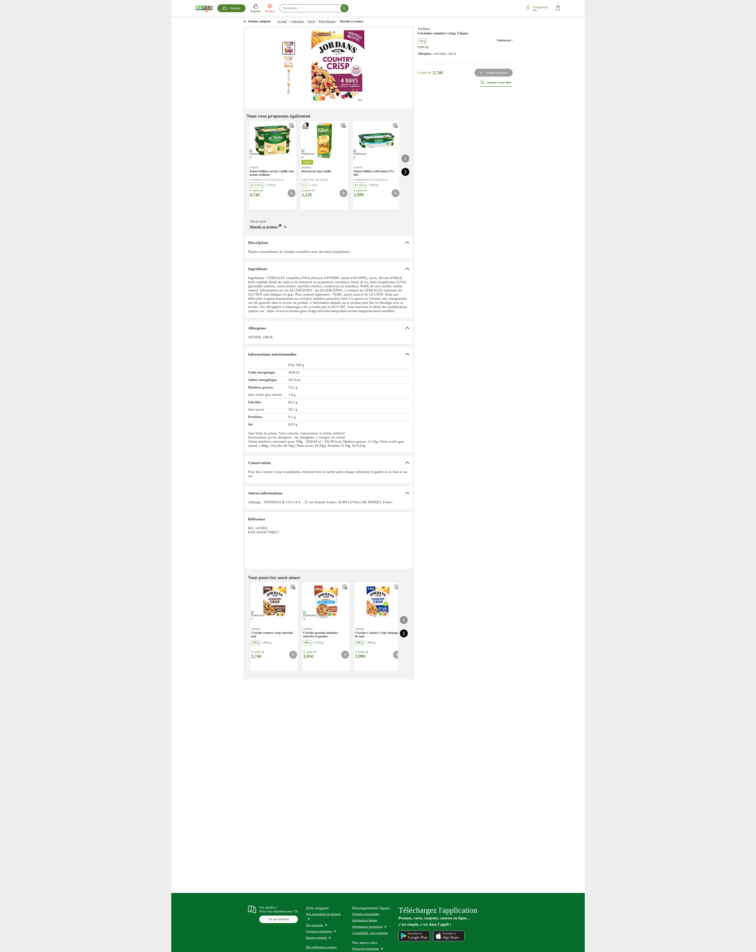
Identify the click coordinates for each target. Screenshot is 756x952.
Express (255, 11)
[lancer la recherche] (344, 8)
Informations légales (364, 920)
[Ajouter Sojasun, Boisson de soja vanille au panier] (343, 193)
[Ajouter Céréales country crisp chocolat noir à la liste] (293, 587)
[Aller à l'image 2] (288, 61)
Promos (270, 11)
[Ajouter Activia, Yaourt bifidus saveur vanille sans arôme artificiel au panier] (292, 193)
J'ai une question (278, 919)
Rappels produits (318, 937)
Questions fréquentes (321, 931)
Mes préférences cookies (321, 947)
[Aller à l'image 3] (288, 75)
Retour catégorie (259, 21)
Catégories (297, 21)
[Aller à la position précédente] (405, 158)
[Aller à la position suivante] (405, 172)
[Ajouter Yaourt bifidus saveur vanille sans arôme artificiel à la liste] (292, 126)
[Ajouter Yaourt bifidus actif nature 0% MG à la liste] (395, 126)
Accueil (282, 21)
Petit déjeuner (327, 21)
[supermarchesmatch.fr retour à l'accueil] (204, 8)
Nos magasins (317, 925)
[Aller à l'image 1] (288, 48)
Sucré (311, 21)
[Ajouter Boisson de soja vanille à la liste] (343, 126)
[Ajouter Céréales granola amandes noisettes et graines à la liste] (345, 587)
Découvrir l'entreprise (367, 948)
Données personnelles (365, 914)
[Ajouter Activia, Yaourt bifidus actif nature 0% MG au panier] (395, 193)
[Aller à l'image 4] (288, 88)
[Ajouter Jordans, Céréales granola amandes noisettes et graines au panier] (345, 655)
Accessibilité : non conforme (370, 933)
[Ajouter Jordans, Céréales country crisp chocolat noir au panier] (293, 655)
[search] (314, 8)
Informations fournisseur (369, 926)
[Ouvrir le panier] (558, 8)
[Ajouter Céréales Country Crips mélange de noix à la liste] (397, 587)
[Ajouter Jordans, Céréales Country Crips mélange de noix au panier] (397, 655)
